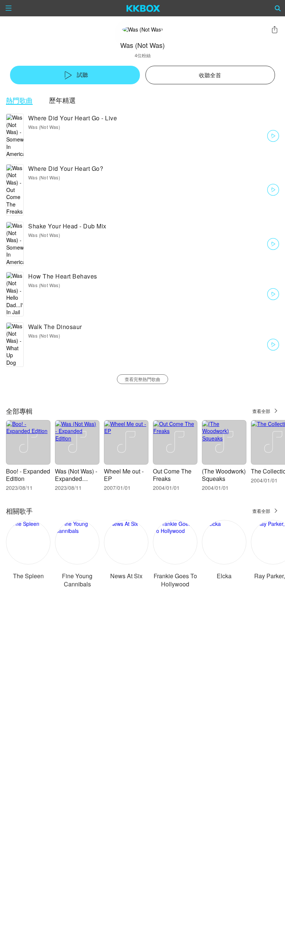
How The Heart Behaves (62, 276)
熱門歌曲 (19, 100)
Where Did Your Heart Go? (65, 168)
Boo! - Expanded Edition (28, 475)
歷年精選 (62, 100)
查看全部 (261, 411)
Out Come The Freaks (172, 475)
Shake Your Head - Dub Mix (67, 226)
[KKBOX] (143, 8)
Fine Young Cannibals (77, 580)
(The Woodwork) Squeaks (224, 475)
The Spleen (28, 576)
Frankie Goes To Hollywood (175, 580)
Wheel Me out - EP (124, 475)
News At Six (126, 576)
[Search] (277, 8)
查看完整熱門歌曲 (142, 379)
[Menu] (8, 8)
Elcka (224, 576)
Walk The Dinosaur (55, 326)
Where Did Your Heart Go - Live (72, 118)
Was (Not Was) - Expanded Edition (76, 478)
